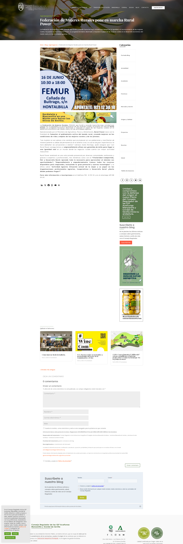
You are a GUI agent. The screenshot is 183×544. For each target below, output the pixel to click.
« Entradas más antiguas (47, 370)
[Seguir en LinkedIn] (140, 180)
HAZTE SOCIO (158, 7)
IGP (90, 7)
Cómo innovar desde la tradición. (53, 355)
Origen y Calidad (126, 119)
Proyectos (124, 132)
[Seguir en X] (131, 180)
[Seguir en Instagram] (127, 180)
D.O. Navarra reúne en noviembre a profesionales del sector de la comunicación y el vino (90, 356)
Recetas (123, 145)
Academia (124, 81)
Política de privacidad (64, 461)
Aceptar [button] (15, 533)
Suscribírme (125, 242)
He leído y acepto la (58, 461)
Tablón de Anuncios (127, 171)
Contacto (145, 7)
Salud (123, 158)
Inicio (74, 7)
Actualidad (124, 68)
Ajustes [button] (7, 533)
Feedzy (57, 15)
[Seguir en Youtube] (135, 180)
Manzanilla (116, 7)
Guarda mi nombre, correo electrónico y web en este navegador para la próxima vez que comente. (75, 428)
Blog (137, 7)
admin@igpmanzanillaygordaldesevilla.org (54, 449)
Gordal (124, 7)
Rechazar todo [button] (10, 537)
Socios (131, 7)
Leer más (126, 211)
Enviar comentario (132, 465)
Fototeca (124, 94)
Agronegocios (46, 15)
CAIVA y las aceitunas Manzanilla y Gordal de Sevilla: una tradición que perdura (130, 201)
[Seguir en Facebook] (122, 180)
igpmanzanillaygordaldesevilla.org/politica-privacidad (56, 455)
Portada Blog (125, 55)
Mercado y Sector (127, 106)
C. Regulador (82, 7)
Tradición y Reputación (101, 7)
